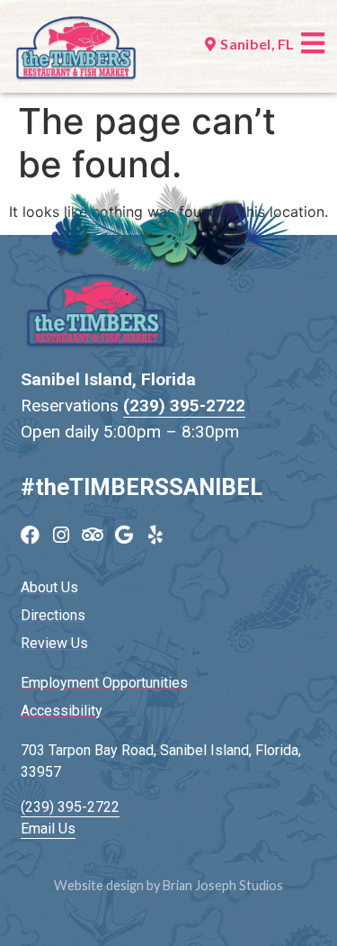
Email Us (48, 828)
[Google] (124, 535)
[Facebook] (30, 535)
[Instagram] (61, 535)
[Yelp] (155, 535)
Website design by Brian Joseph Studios (168, 885)
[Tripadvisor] (93, 535)
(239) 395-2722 (184, 405)
